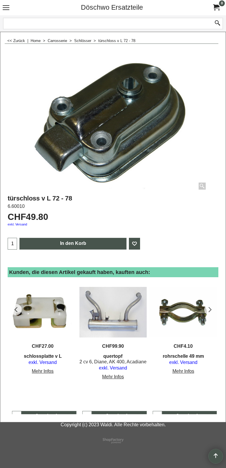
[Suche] (217, 23)
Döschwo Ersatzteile (112, 7)
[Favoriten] (134, 243)
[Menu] (6, 8)
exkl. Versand (17, 224)
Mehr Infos (43, 371)
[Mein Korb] (216, 7)
